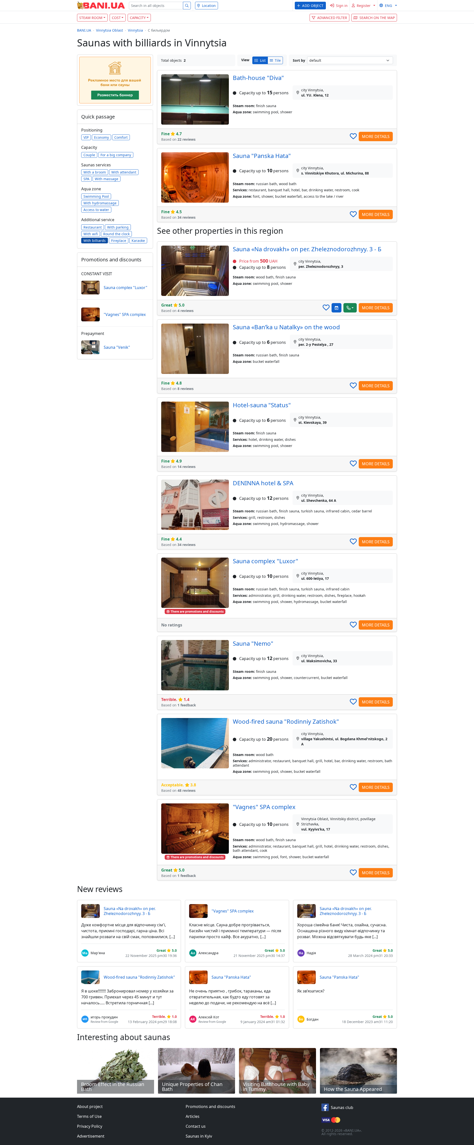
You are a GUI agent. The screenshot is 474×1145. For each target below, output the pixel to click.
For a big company (115, 155)
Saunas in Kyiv (199, 1136)
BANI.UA (84, 30)
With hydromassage (100, 203)
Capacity (138, 17)
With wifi (90, 234)
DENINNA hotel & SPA (263, 483)
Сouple (89, 155)
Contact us (196, 1126)
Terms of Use (89, 1116)
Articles (192, 1116)
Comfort (121, 137)
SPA (86, 178)
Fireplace (118, 240)
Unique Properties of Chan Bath (192, 1086)
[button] (310, 5)
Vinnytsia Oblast (109, 30)
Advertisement (90, 1136)
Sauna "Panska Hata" (262, 156)
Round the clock (116, 234)
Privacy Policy (89, 1126)
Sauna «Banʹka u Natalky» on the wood (286, 327)
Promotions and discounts (210, 1106)
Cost (116, 17)
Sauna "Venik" (117, 347)
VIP (86, 137)
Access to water (96, 209)
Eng (388, 5)
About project (90, 1106)
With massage (106, 178)
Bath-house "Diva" (258, 78)
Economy (101, 137)
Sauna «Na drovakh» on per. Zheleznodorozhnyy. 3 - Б (307, 249)
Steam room (90, 17)
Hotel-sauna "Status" (262, 405)
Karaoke (138, 240)
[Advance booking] (336, 307)
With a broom (94, 172)
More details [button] (376, 136)
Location (209, 5)
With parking (118, 227)
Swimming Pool (96, 196)
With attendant (123, 172)
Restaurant (92, 227)
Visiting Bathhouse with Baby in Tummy (276, 1086)
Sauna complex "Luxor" (265, 561)
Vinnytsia (135, 30)
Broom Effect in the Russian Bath (112, 1086)
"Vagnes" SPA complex (264, 807)
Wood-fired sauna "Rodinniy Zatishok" (286, 721)
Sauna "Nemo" (253, 643)
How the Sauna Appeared (353, 1089)
